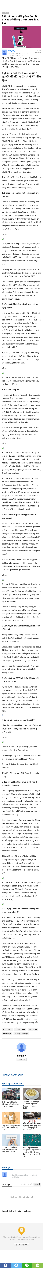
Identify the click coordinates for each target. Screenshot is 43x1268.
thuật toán (20, 1029)
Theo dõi (21, 1059)
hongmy (11, 51)
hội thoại (7, 1033)
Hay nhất (23, 1184)
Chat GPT (7, 1029)
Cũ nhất (30, 1184)
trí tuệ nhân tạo (21, 1033)
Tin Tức (5, 13)
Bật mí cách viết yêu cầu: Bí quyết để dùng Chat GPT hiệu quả (20, 19)
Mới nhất (37, 1184)
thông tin (33, 1029)
